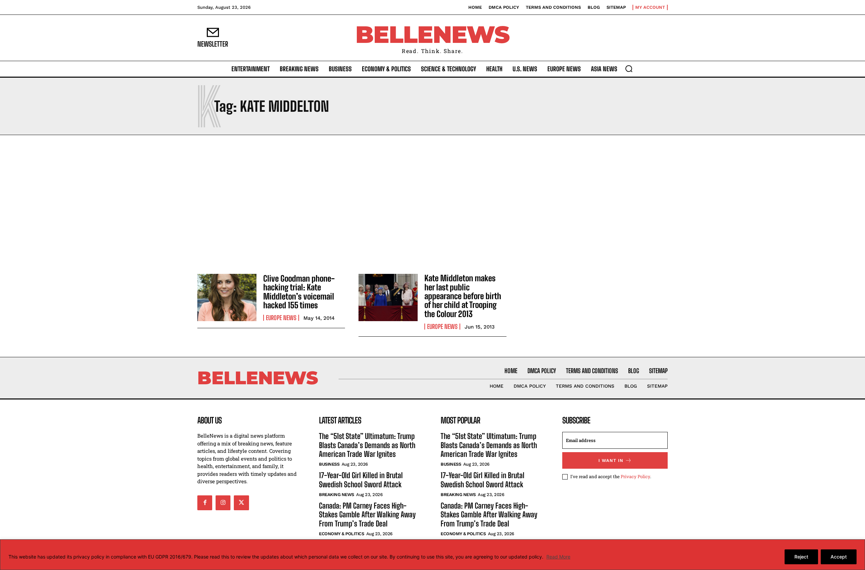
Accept (839, 557)
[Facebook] (204, 502)
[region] (432, 554)
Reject (801, 557)
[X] (241, 502)
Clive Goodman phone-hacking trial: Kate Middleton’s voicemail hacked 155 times (299, 292)
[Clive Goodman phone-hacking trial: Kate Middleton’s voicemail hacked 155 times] (226, 297)
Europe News (281, 318)
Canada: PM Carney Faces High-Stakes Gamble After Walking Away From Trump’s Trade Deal (367, 514)
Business (329, 464)
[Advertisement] (432, 202)
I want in (610, 460)
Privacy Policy (635, 476)
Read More (558, 557)
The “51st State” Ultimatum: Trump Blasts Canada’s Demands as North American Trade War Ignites (367, 445)
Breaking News (336, 494)
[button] (629, 68)
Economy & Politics (341, 533)
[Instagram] (223, 502)
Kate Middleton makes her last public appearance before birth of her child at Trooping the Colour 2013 (462, 296)
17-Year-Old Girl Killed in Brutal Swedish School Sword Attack (361, 480)
